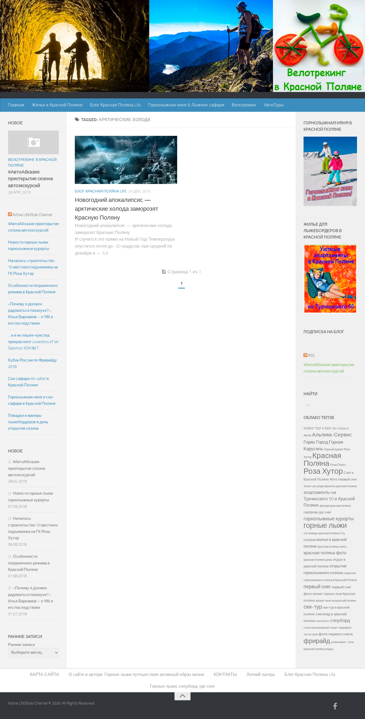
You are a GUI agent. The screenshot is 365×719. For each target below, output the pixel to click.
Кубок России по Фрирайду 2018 (32, 363)
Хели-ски (310, 486)
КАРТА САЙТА (44, 674)
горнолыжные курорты (329, 519)
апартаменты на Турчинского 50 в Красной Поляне (329, 499)
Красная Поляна (322, 459)
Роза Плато (337, 465)
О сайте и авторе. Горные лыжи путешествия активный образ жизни (136, 674)
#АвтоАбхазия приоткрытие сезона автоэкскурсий (30, 178)
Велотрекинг (244, 104)
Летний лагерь (260, 674)
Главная (16, 104)
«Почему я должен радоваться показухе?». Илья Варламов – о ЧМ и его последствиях (30, 314)
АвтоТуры (274, 104)
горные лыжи (325, 525)
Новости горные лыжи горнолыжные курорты (28, 245)
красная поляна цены (318, 560)
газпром (311, 512)
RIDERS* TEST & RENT (318, 428)
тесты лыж (311, 634)
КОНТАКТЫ (225, 674)
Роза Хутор (323, 471)
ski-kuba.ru (340, 428)
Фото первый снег (343, 479)
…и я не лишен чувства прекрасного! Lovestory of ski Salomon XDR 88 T (33, 342)
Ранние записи (21, 644)
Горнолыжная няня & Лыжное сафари (186, 104)
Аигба (307, 435)
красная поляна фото (325, 552)
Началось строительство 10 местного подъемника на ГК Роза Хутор (33, 267)
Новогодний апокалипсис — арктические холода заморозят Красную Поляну (116, 209)
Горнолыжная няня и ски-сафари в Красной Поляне (32, 400)
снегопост (322, 621)
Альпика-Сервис (332, 435)
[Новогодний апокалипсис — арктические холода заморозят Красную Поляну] (126, 160)
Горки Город (316, 442)
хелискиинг (338, 642)
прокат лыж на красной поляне (336, 600)
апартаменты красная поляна (337, 486)
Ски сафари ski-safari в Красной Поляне (28, 381)
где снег (325, 512)
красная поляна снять (332, 546)
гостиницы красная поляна (321, 533)
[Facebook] (335, 706)
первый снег (317, 587)
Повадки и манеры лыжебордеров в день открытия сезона (28, 422)
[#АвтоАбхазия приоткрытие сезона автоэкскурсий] (33, 142)
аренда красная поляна (335, 505)
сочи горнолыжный (316, 627)
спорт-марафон (340, 627)
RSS (311, 355)
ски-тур (313, 607)
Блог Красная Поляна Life (115, 104)
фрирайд (317, 641)
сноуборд (340, 620)
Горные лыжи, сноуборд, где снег (182, 686)
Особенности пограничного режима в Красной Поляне (32, 288)
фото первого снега (336, 634)
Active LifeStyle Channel (32, 214)
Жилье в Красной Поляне (57, 104)
